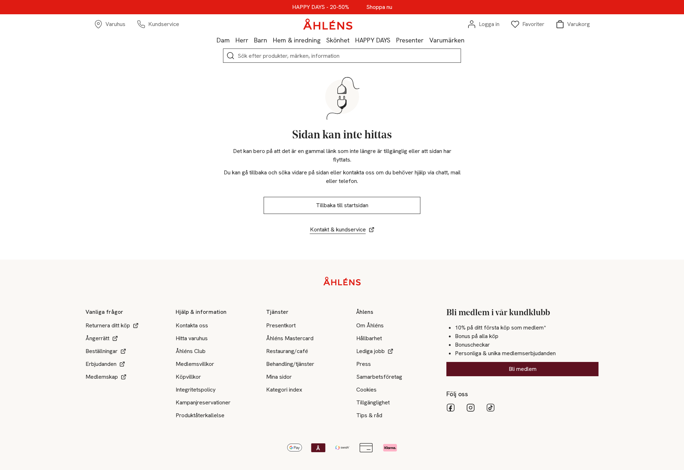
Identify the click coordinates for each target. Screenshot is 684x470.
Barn (260, 40)
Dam (223, 40)
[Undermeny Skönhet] (352, 40)
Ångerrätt (97, 338)
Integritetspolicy (196, 389)
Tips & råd (369, 415)
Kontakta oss (192, 325)
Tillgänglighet (373, 402)
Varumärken (447, 40)
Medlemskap (102, 376)
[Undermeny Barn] (270, 40)
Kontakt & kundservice (338, 229)
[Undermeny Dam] (232, 40)
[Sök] (230, 55)
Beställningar (102, 351)
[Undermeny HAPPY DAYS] (393, 40)
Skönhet (337, 40)
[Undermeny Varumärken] (467, 40)
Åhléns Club (191, 351)
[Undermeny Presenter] (426, 40)
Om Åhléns (370, 325)
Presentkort (281, 325)
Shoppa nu (379, 7)
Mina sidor (279, 376)
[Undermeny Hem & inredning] (323, 40)
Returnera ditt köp (108, 325)
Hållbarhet (369, 338)
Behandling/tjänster (290, 364)
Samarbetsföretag (379, 376)
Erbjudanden (101, 364)
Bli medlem (523, 369)
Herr (241, 40)
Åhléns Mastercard (290, 338)
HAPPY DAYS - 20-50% (320, 7)
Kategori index (284, 389)
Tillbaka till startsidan (342, 205)
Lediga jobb (370, 351)
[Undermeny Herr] (251, 40)
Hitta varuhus (192, 338)
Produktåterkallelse (200, 415)
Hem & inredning (297, 40)
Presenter (410, 40)
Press (363, 364)
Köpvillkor (188, 376)
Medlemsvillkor (195, 364)
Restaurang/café (287, 351)
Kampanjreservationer (203, 402)
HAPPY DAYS (372, 40)
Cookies (366, 389)
